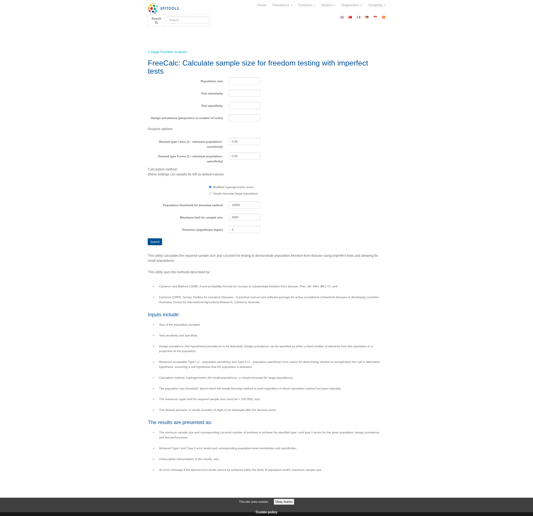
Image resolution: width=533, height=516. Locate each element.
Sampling (375, 5)
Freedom (306, 5)
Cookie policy (266, 512)
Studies (327, 5)
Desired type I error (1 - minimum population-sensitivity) (191, 144)
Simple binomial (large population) (235, 193)
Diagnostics (350, 5)
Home (261, 5)
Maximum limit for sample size (201, 217)
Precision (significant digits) (202, 229)
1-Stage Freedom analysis (167, 52)
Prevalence (281, 5)
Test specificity (212, 105)
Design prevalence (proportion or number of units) (187, 118)
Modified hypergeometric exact (233, 187)
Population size (212, 81)
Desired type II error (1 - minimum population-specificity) (190, 159)
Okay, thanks (284, 501)
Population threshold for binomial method (193, 205)
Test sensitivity (212, 93)
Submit (154, 241)
